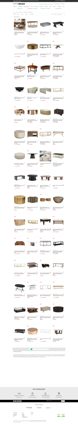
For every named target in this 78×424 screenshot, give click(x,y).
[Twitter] (15, 401)
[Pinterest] (17, 401)
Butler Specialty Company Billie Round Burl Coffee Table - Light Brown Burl (32, 339)
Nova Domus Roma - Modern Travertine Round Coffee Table (19, 164)
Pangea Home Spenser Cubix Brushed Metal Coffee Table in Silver (44, 33)
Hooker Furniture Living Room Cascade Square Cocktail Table (19, 273)
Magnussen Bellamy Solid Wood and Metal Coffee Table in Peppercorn (58, 33)
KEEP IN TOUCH (49, 400)
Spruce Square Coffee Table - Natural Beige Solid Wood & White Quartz (58, 230)
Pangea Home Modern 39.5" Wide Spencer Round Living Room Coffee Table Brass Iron (32, 55)
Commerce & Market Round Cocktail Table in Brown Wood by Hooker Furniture (32, 120)
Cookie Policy (40, 420)
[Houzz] (20, 401)
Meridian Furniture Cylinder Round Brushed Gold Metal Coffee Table (19, 208)
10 (44, 349)
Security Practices (44, 420)
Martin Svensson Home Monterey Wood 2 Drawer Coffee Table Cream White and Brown (58, 164)
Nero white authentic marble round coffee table (45, 164)
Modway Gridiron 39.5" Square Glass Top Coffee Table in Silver (45, 98)
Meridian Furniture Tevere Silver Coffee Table (32, 98)
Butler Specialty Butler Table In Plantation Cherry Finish (31, 76)
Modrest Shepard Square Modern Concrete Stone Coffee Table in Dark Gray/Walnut (19, 76)
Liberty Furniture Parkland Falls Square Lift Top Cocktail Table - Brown (32, 142)
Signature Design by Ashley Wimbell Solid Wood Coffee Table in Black (32, 186)
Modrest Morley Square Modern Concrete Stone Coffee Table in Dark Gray (19, 33)
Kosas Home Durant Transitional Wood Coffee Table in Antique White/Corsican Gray (58, 55)
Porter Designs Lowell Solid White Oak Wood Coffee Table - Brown (32, 273)
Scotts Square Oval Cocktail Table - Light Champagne (32, 229)
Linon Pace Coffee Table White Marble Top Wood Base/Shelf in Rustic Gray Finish (58, 252)
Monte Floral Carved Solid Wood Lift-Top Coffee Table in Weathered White (45, 317)
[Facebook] (14, 401)
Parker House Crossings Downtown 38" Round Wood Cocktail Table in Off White (19, 142)
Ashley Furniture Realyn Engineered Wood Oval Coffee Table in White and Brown (32, 33)
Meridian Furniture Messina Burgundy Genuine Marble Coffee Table (45, 186)
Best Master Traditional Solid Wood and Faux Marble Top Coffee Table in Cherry (45, 230)
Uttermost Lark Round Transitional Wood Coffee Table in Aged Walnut (58, 208)
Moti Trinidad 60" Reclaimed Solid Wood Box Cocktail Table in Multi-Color (19, 252)
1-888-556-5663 (57, 0)
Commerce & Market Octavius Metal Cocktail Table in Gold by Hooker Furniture (57, 76)
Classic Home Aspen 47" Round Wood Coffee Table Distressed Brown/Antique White (57, 339)
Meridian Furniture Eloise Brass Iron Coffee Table (32, 208)
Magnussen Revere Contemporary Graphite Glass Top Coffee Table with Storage (19, 317)
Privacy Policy (36, 420)
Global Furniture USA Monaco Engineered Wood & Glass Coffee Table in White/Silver (32, 295)
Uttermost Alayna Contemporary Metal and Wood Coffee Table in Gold (58, 142)
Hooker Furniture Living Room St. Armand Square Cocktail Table (45, 251)
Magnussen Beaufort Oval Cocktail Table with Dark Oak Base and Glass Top (45, 76)
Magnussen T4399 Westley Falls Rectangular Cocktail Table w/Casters (19, 339)
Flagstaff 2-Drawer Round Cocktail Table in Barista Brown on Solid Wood (58, 317)
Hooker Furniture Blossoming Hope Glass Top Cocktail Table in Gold (45, 295)
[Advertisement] (29, 360)
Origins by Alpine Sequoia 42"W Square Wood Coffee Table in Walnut (32, 317)
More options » (55, 162)
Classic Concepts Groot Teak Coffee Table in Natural (18, 120)
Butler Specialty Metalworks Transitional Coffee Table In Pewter (19, 295)
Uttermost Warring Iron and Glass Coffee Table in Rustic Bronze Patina (58, 274)
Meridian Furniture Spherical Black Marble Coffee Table (19, 98)
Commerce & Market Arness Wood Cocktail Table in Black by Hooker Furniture (32, 164)
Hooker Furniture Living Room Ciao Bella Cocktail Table (45, 54)
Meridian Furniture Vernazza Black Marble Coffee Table (19, 186)
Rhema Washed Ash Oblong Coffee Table (58, 186)
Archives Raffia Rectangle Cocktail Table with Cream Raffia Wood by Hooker (58, 98)
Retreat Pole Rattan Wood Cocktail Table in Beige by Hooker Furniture (58, 295)
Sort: (55, 14)
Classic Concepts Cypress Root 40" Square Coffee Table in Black (45, 273)
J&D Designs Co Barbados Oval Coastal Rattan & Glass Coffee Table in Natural (45, 120)
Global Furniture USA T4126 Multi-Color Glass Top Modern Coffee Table (32, 252)
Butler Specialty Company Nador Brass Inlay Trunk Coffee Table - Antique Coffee (58, 120)
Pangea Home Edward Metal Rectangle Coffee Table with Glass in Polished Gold (45, 142)
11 (46, 349)
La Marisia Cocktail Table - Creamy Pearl (45, 339)
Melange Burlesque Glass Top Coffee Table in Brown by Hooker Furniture (45, 208)
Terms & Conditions (32, 420)
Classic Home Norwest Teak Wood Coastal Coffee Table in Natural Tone (19, 230)
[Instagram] (19, 401)
